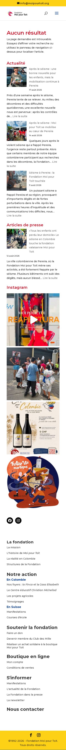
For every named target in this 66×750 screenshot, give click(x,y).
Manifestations (16, 611)
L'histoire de (23, 553)
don (20, 633)
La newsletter (15, 700)
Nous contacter (25, 709)
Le (31, 590)
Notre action (22, 574)
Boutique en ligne (28, 656)
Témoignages (15, 601)
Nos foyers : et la (33, 584)
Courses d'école (17, 617)
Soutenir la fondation (32, 627)
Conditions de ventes (20, 667)
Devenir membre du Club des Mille (29, 638)
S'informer (19, 678)
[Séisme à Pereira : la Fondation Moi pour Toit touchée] (17, 181)
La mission (13, 547)
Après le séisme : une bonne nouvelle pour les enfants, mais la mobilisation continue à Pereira (44, 77)
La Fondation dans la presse (25, 694)
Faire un (12, 633)
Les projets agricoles (20, 596)
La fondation (20, 542)
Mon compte (15, 662)
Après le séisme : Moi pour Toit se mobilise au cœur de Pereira (42, 127)
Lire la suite (19, 116)
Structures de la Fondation (23, 564)
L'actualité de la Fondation (23, 689)
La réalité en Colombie (21, 558)
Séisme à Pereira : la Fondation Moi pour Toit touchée (41, 177)
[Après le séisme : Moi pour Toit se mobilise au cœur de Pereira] (17, 131)
